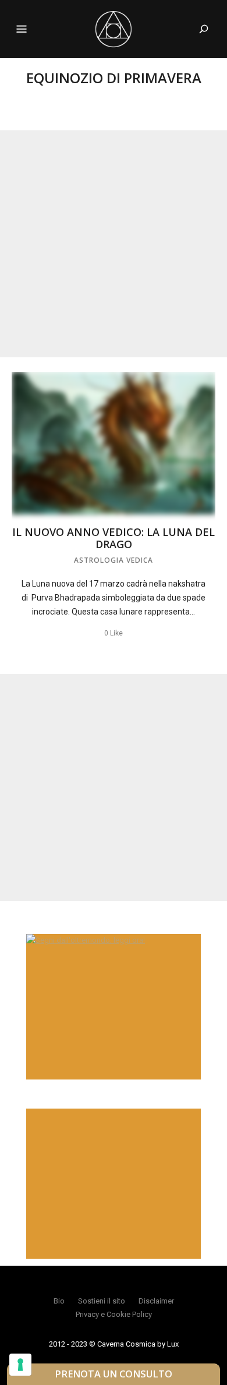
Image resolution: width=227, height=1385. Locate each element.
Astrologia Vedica (113, 560)
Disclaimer (156, 1301)
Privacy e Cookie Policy (114, 1314)
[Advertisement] (113, 243)
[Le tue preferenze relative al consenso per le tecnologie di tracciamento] (20, 1365)
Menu (21, 29)
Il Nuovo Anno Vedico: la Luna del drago (113, 538)
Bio (59, 1301)
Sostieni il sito (101, 1301)
